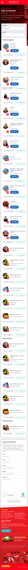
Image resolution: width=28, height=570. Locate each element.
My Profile (23, 46)
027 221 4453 (9, 72)
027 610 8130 (9, 150)
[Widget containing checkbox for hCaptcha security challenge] (14, 495)
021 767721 (9, 102)
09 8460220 (9, 335)
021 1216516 (9, 226)
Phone (4, 465)
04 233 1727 (9, 181)
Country (4, 25)
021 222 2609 (9, 118)
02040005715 (9, 242)
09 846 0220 (9, 55)
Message (4, 477)
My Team (14, 50)
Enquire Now (6, 530)
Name (4, 454)
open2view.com (14, 2)
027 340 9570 (9, 211)
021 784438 (9, 255)
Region (4, 32)
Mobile (4, 471)
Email (3, 460)
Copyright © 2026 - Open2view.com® (21, 567)
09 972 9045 (9, 164)
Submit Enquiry (15, 501)
